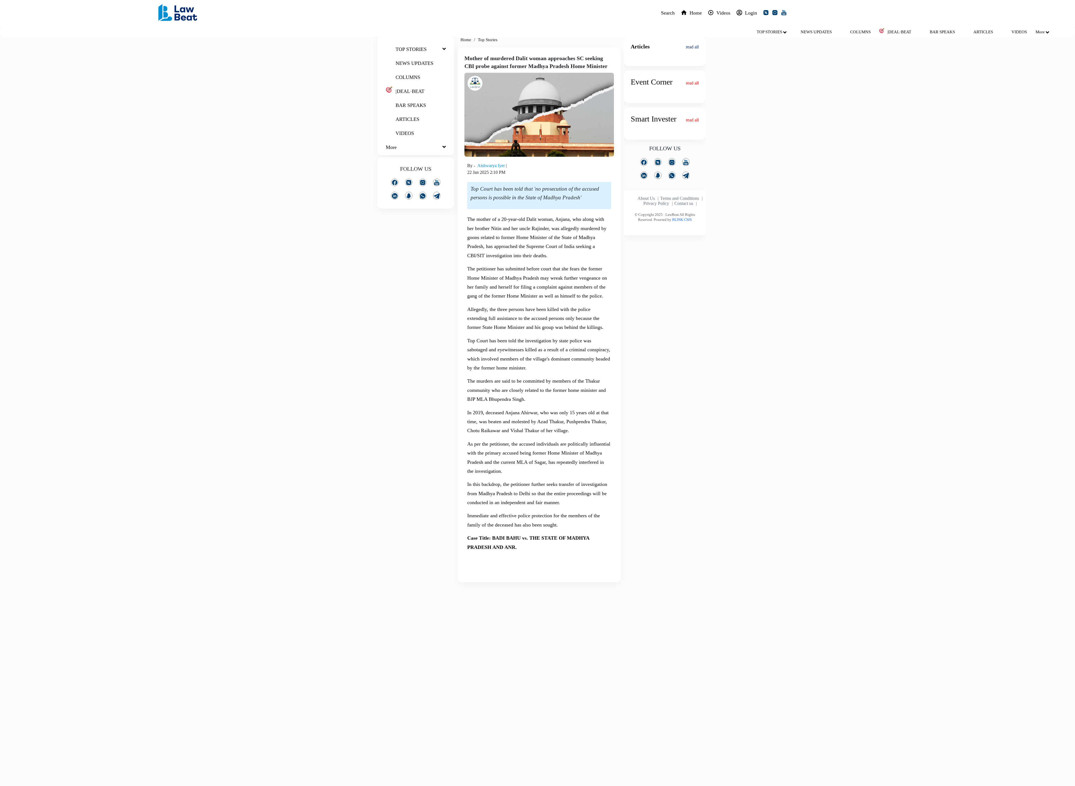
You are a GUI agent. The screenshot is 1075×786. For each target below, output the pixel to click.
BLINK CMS (682, 219)
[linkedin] (394, 195)
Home (466, 40)
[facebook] (394, 182)
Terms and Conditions (679, 198)
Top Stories (487, 40)
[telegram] (436, 195)
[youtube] (784, 13)
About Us (646, 198)
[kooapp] (408, 195)
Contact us (683, 203)
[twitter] (767, 13)
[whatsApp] (422, 195)
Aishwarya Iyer (491, 165)
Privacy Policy (656, 203)
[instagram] (776, 13)
